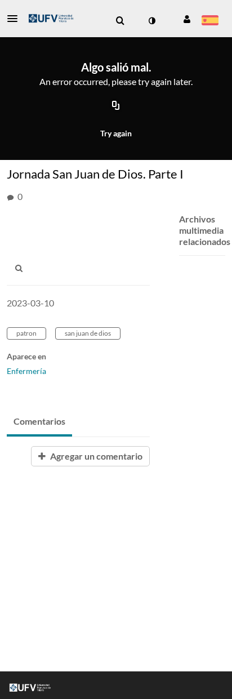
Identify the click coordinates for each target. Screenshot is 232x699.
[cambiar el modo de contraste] (151, 21)
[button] (16, 18)
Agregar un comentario (95, 456)
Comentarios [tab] (39, 421)
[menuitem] (120, 21)
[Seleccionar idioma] (209, 21)
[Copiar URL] (116, 106)
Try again (116, 133)
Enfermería (26, 371)
